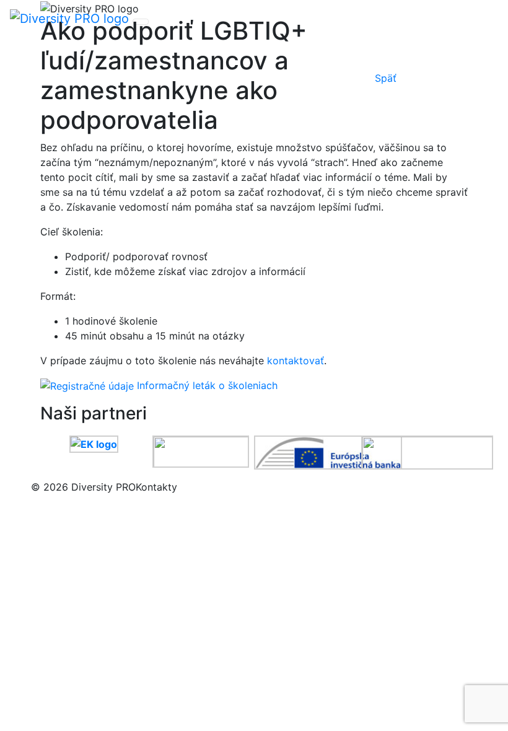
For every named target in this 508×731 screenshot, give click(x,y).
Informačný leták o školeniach (207, 385)
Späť (385, 78)
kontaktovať (295, 360)
